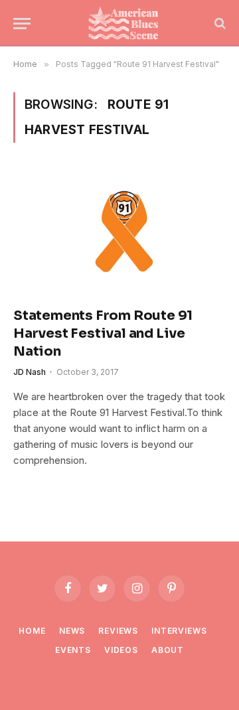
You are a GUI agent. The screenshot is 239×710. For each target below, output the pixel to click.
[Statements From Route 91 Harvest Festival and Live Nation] (119, 232)
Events (73, 650)
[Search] (219, 23)
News (72, 631)
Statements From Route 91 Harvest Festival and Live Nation (103, 333)
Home (32, 631)
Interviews (178, 631)
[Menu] (22, 23)
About (167, 650)
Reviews (118, 631)
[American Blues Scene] (126, 23)
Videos (121, 650)
